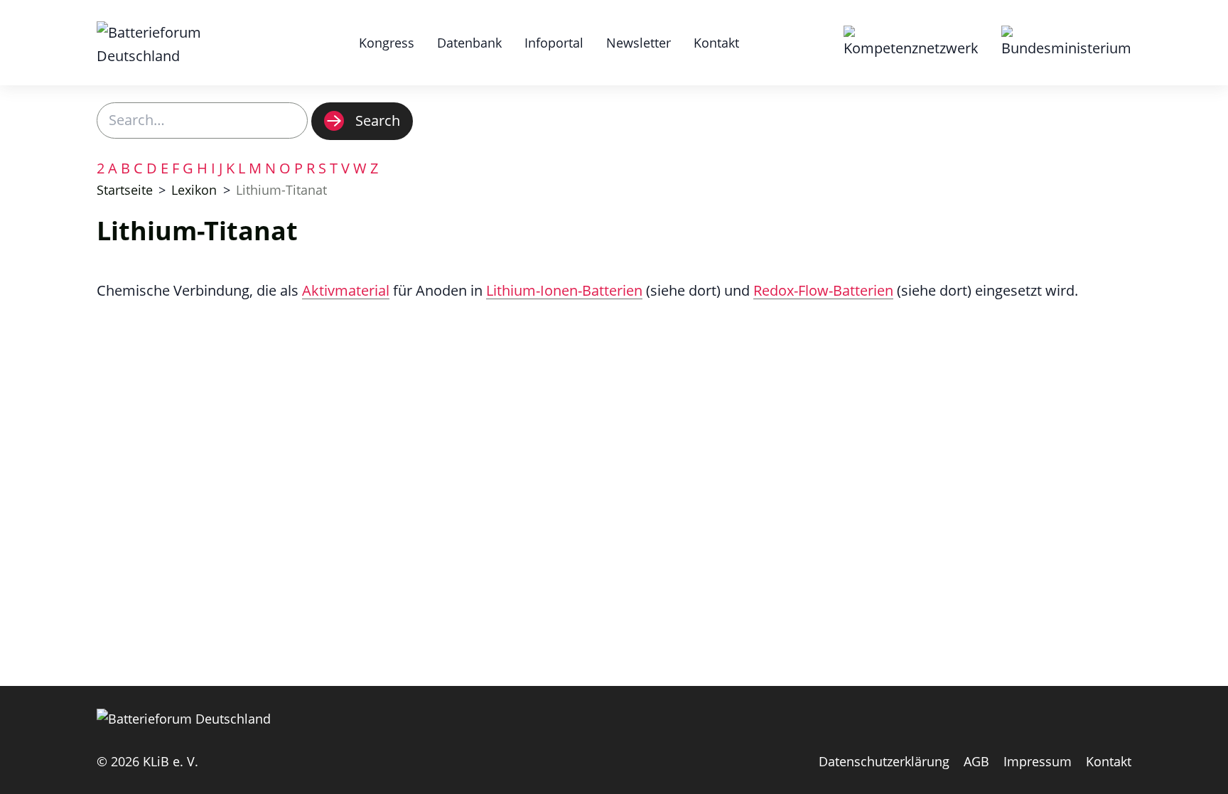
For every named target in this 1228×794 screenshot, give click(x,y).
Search (377, 120)
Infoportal (553, 42)
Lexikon (194, 189)
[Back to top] (1203, 769)
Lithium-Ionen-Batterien (564, 290)
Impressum (1037, 761)
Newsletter (638, 42)
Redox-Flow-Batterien (823, 290)
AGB (976, 761)
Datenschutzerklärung (884, 761)
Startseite (125, 189)
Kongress (386, 42)
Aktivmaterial (345, 290)
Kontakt (716, 42)
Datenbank (469, 42)
